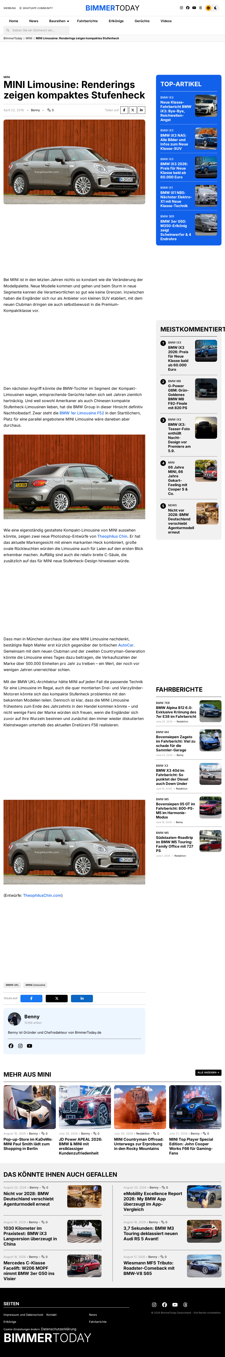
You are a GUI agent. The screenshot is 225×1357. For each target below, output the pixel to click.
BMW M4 (162, 732)
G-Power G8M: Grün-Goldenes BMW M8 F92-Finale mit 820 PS (178, 397)
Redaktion (182, 721)
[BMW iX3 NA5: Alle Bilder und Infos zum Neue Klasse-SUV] (206, 139)
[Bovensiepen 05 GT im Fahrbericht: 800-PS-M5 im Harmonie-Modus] (210, 807)
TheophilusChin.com (42, 895)
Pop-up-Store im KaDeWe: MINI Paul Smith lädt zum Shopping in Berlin (28, 1144)
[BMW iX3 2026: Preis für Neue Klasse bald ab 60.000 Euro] (206, 167)
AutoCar (126, 645)
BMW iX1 (166, 187)
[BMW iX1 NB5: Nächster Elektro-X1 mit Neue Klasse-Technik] (206, 196)
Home (13, 21)
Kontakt (51, 1314)
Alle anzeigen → (208, 1072)
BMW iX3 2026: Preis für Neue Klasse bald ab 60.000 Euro (174, 170)
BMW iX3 (166, 97)
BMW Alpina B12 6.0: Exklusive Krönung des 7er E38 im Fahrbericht (176, 712)
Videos (166, 21)
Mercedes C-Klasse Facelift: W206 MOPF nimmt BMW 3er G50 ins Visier (29, 1270)
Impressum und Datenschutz (23, 1314)
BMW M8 (174, 381)
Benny (35, 110)
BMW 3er (167, 216)
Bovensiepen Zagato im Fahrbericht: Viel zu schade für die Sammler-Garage (175, 743)
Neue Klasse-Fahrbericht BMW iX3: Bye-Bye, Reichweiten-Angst (175, 111)
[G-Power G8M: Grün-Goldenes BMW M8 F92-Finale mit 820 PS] (206, 389)
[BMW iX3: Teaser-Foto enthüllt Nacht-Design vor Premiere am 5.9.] (206, 428)
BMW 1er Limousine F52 (82, 413)
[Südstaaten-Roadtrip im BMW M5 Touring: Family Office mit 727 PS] (210, 841)
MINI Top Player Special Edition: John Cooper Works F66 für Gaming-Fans (191, 1146)
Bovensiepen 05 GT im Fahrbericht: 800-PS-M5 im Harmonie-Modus (175, 810)
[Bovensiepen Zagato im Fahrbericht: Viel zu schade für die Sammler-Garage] (210, 740)
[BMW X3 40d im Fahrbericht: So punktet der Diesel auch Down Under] (210, 774)
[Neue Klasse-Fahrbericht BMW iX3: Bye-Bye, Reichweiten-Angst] (206, 106)
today (112, 8)
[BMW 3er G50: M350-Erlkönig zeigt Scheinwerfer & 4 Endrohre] (206, 225)
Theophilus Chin (112, 536)
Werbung (10, 8)
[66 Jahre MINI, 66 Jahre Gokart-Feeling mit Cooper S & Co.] (206, 471)
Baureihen (57, 21)
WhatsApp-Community (37, 8)
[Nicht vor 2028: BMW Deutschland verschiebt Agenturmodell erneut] (207, 514)
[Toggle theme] (212, 7)
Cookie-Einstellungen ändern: (22, 1329)
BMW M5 (162, 799)
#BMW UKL (12, 984)
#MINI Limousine (35, 984)
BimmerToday (13, 38)
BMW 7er (163, 703)
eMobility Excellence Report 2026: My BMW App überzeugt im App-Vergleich (152, 1201)
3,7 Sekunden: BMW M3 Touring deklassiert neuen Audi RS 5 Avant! (150, 1233)
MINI (29, 38)
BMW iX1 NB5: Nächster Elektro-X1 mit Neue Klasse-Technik (176, 199)
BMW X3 (162, 765)
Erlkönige (116, 21)
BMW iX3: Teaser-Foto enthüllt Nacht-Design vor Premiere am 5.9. (179, 437)
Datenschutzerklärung (58, 1329)
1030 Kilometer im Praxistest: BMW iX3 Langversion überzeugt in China (30, 1236)
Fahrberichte (87, 21)
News (33, 21)
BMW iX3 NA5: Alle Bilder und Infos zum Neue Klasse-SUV (174, 142)
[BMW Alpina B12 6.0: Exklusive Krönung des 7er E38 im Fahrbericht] (210, 711)
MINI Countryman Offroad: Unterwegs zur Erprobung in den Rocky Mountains (139, 1144)
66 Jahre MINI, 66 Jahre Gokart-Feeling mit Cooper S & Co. (178, 480)
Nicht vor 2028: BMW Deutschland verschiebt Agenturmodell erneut (181, 521)
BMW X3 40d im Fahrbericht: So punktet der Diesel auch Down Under (172, 777)
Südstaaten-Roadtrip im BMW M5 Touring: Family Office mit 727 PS (174, 844)
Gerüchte (142, 21)
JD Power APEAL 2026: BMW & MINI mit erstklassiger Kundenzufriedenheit (80, 1146)
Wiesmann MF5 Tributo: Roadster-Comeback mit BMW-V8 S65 (148, 1268)
